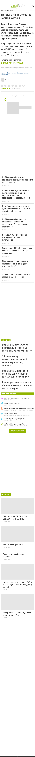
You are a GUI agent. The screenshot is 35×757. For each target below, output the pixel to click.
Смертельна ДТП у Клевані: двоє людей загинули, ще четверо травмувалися (17, 250)
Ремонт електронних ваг (14, 544)
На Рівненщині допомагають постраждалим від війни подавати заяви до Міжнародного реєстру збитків (16, 194)
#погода (26, 73)
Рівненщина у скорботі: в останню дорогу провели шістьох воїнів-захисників (15, 373)
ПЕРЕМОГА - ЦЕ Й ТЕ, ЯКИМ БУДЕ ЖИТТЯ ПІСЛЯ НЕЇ (15, 517)
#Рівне (8, 73)
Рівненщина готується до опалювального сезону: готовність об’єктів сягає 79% (17, 347)
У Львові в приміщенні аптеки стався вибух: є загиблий (16, 275)
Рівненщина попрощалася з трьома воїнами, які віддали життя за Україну (15, 263)
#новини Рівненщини (17, 73)
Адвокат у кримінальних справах (14, 555)
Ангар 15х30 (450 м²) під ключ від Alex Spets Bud (17, 613)
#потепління (4, 75)
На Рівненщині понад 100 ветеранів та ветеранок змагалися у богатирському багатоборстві (15, 223)
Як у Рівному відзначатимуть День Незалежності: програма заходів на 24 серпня (16, 208)
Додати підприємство (17, 431)
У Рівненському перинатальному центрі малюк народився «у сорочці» (14, 361)
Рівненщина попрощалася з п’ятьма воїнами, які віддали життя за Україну (17, 385)
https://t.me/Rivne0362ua (12, 63)
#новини (3, 73)
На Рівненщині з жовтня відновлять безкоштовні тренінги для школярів (17, 179)
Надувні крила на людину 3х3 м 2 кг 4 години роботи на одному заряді (17, 584)
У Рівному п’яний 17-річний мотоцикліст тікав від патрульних (14, 237)
